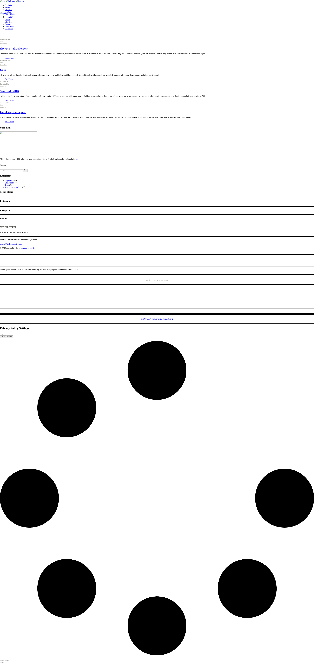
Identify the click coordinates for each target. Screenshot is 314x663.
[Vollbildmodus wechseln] (3, 660)
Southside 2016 (9, 91)
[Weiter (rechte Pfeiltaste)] (3, 662)
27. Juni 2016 (4, 81)
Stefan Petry (3, 43)
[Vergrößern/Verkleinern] (1, 660)
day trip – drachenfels (14, 48)
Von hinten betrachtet (13, 187)
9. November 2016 (5, 60)
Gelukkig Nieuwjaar (13, 112)
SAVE (3, 337)
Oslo (3, 69)
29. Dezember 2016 (5, 39)
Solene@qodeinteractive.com (157, 318)
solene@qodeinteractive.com (11, 244)
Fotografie (3, 84)
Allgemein (9, 180)
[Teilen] (6, 660)
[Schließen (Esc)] (8, 660)
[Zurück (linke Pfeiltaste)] (1, 662)
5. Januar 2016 (4, 102)
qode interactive (29, 248)
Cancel (9, 337)
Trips (1, 41)
